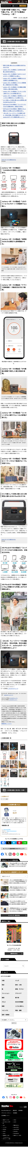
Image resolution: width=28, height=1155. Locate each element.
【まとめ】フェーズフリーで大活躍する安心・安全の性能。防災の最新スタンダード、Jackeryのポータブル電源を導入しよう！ (14, 115)
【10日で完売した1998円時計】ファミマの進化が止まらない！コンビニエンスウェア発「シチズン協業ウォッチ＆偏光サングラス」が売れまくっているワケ (18, 895)
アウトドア (18, 993)
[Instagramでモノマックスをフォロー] (10, 855)
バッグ (17, 980)
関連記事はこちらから (6, 723)
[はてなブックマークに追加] (14, 842)
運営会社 (15, 1110)
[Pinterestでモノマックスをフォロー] (14, 855)
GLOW (4, 1131)
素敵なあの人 (16, 1125)
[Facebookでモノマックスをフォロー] (2, 855)
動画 (3, 1006)
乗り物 (17, 997)
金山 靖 (14, 813)
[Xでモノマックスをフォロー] (6, 855)
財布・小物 (18, 985)
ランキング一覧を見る (14, 915)
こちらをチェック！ (13, 698)
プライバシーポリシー (6, 1113)
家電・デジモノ (23, 5)
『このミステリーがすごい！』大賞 (6, 1138)
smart (4, 1133)
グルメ (4, 1002)
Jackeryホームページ (8, 695)
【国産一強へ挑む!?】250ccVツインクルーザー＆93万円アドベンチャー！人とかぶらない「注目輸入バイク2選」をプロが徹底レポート (18, 888)
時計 (3, 985)
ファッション (5, 993)
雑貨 (3, 997)
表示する (14, 1023)
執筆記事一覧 (5, 825)
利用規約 (15, 1113)
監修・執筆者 (5, 1015)
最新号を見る (14, 953)
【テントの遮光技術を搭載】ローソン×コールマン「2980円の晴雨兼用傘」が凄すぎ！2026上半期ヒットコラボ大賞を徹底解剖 (18, 881)
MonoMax (15, 1131)
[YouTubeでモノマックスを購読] (21, 855)
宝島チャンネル (6, 1119)
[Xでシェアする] (8, 842)
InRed (14, 1119)
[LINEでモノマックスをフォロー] (17, 855)
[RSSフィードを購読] (25, 855)
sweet (14, 1121)
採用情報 (20, 1110)
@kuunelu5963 (6, 829)
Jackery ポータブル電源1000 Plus (8, 159)
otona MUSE (16, 1129)
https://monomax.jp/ (11, 831)
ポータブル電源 (4, 799)
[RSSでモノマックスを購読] (24, 1097)
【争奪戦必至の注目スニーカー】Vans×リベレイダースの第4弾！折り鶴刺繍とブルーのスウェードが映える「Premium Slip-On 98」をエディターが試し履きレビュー (18, 909)
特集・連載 (18, 1010)
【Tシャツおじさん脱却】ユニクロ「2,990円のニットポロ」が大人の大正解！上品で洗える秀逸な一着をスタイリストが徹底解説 (18, 902)
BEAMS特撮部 (19, 1002)
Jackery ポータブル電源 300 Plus (8, 539)
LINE (24, 843)
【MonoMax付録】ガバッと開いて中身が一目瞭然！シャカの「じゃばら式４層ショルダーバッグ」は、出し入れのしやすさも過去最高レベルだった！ (18, 864)
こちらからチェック (13, 688)
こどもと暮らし (19, 1006)
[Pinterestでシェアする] (19, 842)
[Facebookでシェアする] (3, 842)
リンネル (4, 1127)
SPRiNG (4, 1129)
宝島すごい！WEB (17, 1135)
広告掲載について (5, 1115)
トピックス (5, 1010)
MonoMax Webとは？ (6, 1110)
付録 (3, 980)
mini (4, 1125)
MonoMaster (16, 1133)
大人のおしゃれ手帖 (6, 1122)
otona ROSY (16, 1127)
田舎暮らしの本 (6, 1135)
